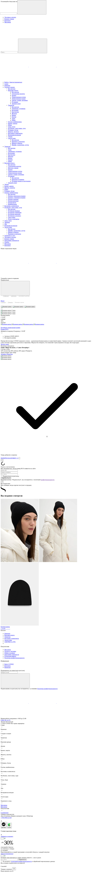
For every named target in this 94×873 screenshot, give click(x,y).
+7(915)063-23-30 (6, 817)
